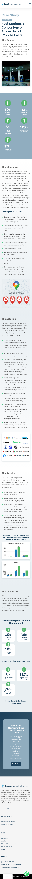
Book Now (16, 764)
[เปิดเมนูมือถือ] (30, 4)
